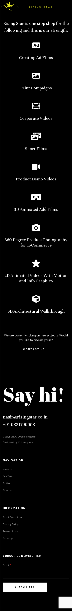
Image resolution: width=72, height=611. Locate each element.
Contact (8, 490)
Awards (7, 469)
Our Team (8, 476)
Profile (6, 483)
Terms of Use (10, 531)
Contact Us (34, 349)
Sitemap (8, 538)
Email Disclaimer (12, 517)
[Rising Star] (9, 6)
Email (7, 565)
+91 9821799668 (19, 424)
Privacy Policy (11, 524)
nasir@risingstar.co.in (25, 417)
